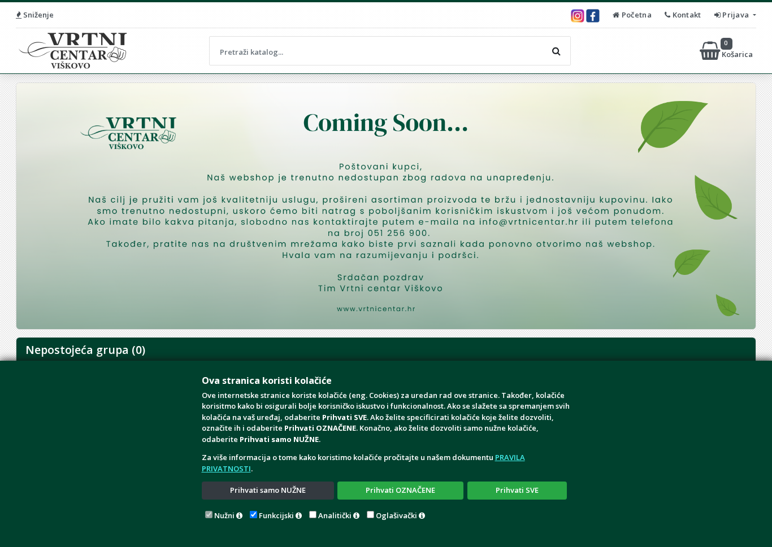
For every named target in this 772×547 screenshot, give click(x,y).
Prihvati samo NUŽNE (268, 490)
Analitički (335, 515)
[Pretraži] (556, 51)
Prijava (736, 15)
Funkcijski (276, 515)
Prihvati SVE (517, 490)
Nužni (224, 515)
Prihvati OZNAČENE (400, 490)
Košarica (738, 50)
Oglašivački (396, 515)
